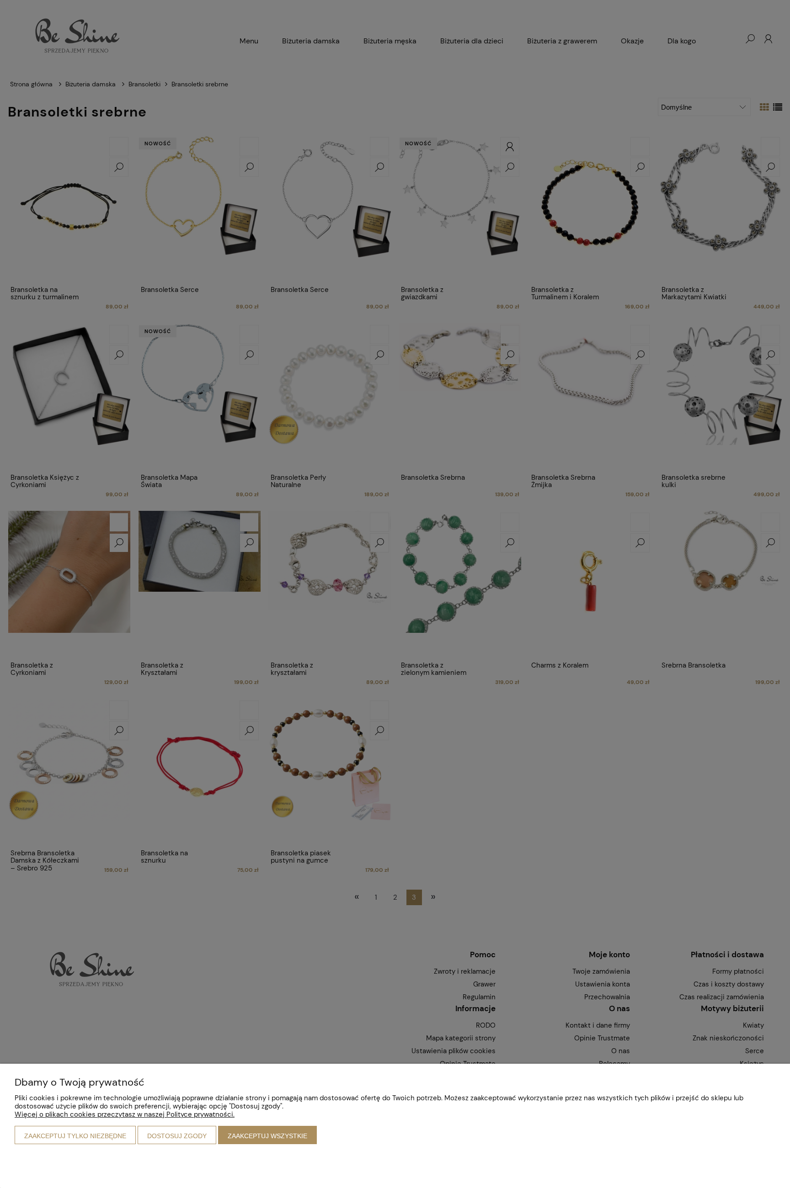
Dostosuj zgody (177, 1136)
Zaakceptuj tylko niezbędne (75, 1136)
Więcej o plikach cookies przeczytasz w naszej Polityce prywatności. (125, 1114)
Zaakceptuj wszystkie (267, 1136)
